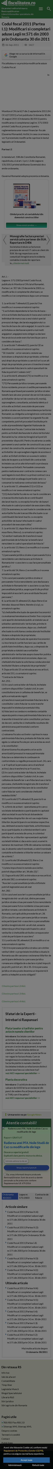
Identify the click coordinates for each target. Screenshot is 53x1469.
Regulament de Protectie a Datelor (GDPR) (23, 1450)
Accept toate (26, 1460)
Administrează (14, 1465)
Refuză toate (38, 1465)
